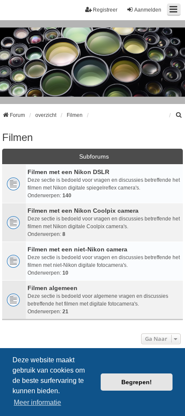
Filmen (17, 137)
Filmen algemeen (52, 287)
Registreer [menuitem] (105, 10)
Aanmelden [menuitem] (147, 10)
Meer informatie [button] (37, 402)
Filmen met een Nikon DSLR (68, 171)
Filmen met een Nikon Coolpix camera (83, 210)
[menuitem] (179, 115)
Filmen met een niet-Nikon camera (77, 249)
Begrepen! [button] (136, 382)
